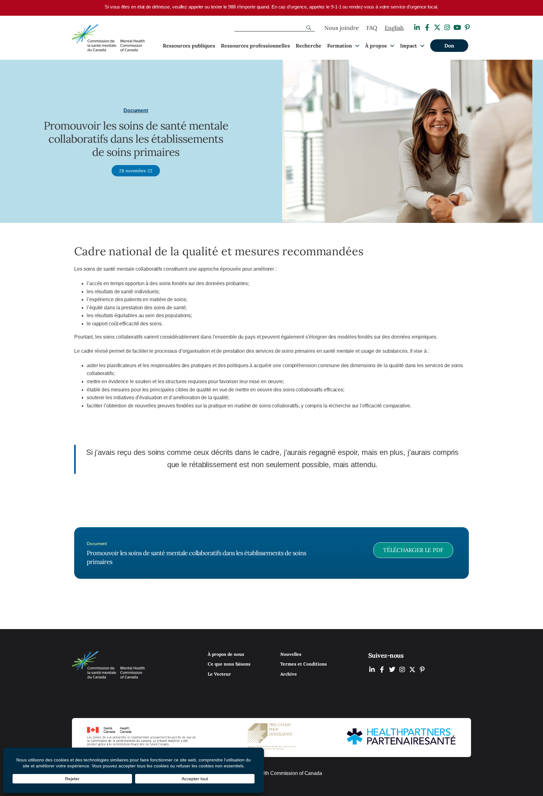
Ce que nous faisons (229, 664)
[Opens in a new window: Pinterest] (467, 27)
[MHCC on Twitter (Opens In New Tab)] (392, 669)
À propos (376, 45)
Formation (339, 45)
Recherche (308, 45)
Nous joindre (341, 27)
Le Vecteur (219, 674)
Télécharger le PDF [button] (413, 550)
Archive (288, 674)
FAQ (371, 27)
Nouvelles (290, 654)
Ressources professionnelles (255, 45)
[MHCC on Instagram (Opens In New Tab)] (402, 669)
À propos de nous (226, 654)
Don (449, 45)
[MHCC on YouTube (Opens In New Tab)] (412, 669)
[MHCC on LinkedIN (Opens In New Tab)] (372, 669)
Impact (408, 45)
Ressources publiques (189, 45)
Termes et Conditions (303, 664)
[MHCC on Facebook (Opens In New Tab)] (382, 669)
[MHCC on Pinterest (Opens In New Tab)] (422, 669)
